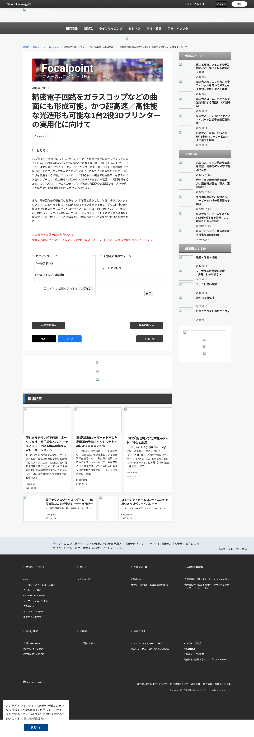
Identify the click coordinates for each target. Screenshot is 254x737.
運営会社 (195, 684)
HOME (26, 47)
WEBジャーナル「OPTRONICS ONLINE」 (151, 648)
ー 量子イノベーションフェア (39, 584)
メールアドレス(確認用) (49, 274)
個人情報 (207, 684)
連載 (218, 21)
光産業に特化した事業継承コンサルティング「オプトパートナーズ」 (206, 586)
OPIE (25, 579)
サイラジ (206, 21)
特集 (181, 21)
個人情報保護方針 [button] (35, 718)
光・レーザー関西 (32, 590)
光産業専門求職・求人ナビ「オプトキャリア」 (207, 579)
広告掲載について (179, 684)
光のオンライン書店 (33, 648)
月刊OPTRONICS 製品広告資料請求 (149, 584)
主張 (161, 21)
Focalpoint (54, 47)
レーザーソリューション (35, 600)
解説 (171, 21)
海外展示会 (29, 606)
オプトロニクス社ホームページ (146, 643)
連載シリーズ (39, 47)
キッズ (192, 21)
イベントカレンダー (195, 4)
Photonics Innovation (34, 595)
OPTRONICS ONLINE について (152, 684)
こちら (100, 240)
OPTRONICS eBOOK (33, 654)
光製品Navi (136, 579)
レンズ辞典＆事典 (86, 643)
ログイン (221, 4)
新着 (152, 21)
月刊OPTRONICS (31, 643)
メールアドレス (44, 263)
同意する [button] (36, 727)
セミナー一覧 (84, 579)
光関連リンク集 (223, 684)
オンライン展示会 (32, 616)
